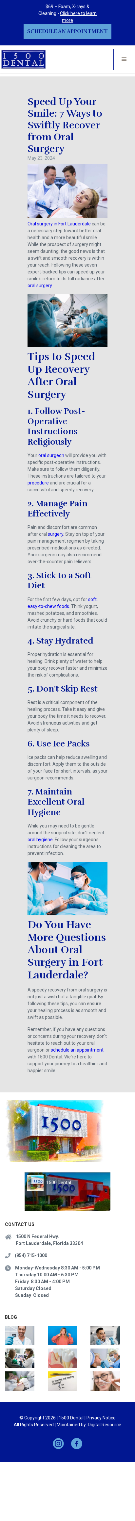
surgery (55, 534)
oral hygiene (40, 839)
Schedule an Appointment (67, 31)
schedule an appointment (77, 1050)
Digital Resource (104, 1424)
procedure (38, 482)
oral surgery (40, 285)
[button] (124, 59)
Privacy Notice (101, 1417)
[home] (23, 59)
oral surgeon (51, 455)
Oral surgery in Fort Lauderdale (59, 223)
